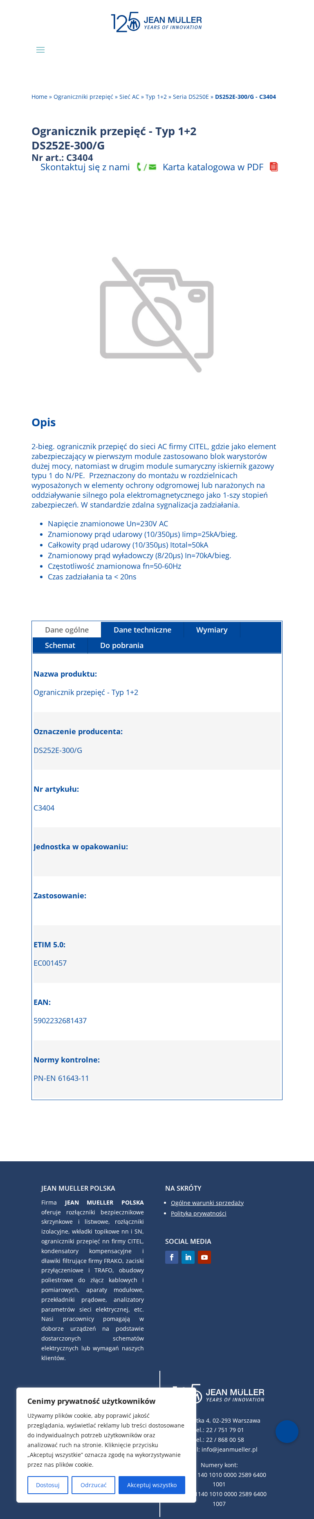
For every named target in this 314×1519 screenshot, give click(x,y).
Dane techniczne (142, 630)
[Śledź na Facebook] (171, 1257)
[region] (106, 1445)
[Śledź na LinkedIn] (188, 1257)
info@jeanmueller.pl (230, 1449)
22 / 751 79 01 (225, 1430)
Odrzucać (94, 1485)
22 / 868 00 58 (225, 1439)
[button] (287, 1431)
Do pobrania (122, 645)
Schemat (60, 645)
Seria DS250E (191, 96)
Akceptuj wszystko (152, 1485)
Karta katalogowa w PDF (213, 166)
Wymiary (212, 630)
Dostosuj (48, 1485)
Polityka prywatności (199, 1213)
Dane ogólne (67, 630)
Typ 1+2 (156, 96)
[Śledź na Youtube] (204, 1257)
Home (39, 96)
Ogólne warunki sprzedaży (207, 1203)
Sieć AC (129, 96)
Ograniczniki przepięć (83, 96)
